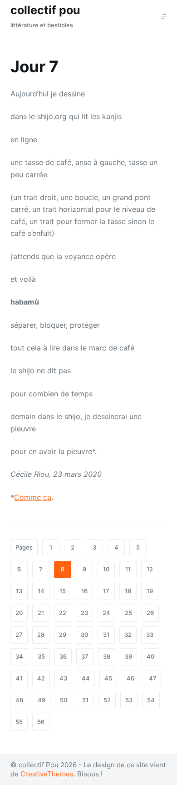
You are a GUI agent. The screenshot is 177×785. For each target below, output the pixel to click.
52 (107, 700)
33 (149, 634)
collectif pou (45, 10)
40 (150, 656)
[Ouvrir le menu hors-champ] (164, 16)
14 (41, 591)
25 (128, 612)
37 (84, 656)
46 (130, 678)
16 (84, 591)
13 (19, 591)
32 (128, 634)
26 (150, 612)
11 (128, 569)
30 (84, 634)
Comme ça (32, 497)
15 (62, 591)
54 (151, 700)
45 (108, 678)
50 (63, 700)
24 (106, 612)
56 (40, 721)
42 (41, 678)
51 (85, 700)
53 (129, 700)
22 (62, 612)
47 (153, 678)
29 (62, 634)
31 (106, 634)
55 (19, 721)
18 (128, 591)
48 (19, 700)
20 (19, 612)
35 (41, 656)
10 (106, 569)
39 (128, 656)
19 (150, 591)
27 (19, 634)
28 (40, 634)
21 (41, 612)
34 (19, 656)
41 (19, 678)
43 (63, 678)
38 (106, 656)
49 (41, 700)
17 (106, 591)
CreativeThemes (47, 774)
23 (84, 612)
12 (150, 569)
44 (86, 678)
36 (63, 656)
